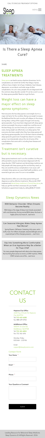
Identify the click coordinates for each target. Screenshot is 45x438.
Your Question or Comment (19, 384)
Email (11, 365)
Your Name (13, 355)
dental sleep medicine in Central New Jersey (26, 183)
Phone (12, 375)
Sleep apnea (6, 80)
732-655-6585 (21, 317)
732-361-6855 (21, 331)
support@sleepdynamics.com (24, 347)
